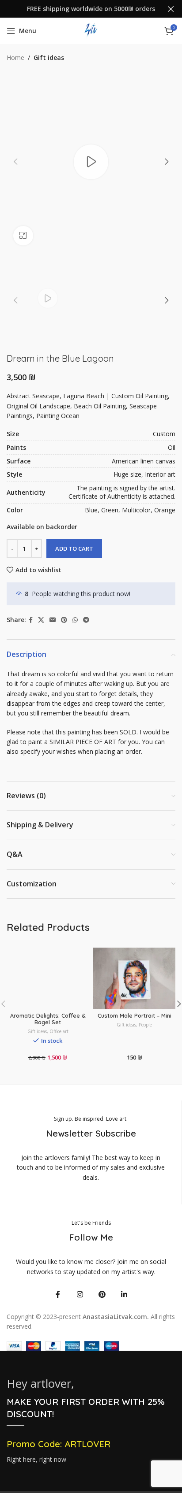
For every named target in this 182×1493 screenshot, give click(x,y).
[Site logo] (91, 30)
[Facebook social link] (30, 620)
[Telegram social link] (86, 620)
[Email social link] (52, 620)
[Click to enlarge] (23, 236)
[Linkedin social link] (124, 1294)
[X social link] (41, 620)
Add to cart (74, 548)
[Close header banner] (171, 9)
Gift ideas (49, 57)
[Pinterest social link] (64, 620)
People (145, 1025)
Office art (58, 1031)
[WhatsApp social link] (75, 620)
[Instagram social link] (80, 1294)
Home (15, 57)
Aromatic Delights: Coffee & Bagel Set (48, 1019)
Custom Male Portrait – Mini (134, 1015)
